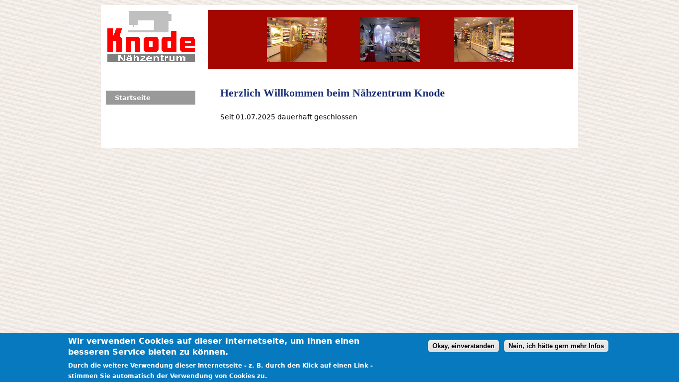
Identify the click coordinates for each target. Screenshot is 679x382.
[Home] (151, 36)
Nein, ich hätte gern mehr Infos (556, 346)
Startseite (133, 97)
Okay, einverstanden (463, 346)
